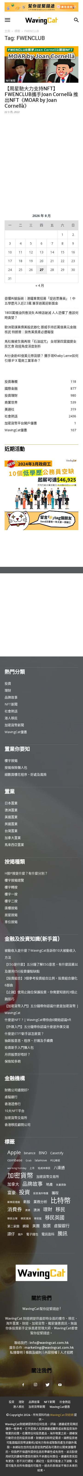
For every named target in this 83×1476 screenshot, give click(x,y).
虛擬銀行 (11, 1097)
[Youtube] (60, 1385)
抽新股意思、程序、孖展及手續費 (29, 1040)
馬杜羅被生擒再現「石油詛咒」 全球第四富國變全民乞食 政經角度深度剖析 (40, 344)
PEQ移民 (55, 1160)
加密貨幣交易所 (16, 1117)
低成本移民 (44, 1168)
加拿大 (13, 1184)
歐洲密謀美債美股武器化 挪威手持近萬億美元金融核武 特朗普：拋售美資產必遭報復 (40, 329)
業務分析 (40, 1201)
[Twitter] (47, 1385)
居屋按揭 (11, 915)
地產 (49, 1184)
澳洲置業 (11, 810)
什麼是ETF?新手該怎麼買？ (24, 1033)
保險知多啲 (13, 1061)
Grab (29, 1160)
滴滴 (27, 1210)
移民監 (38, 1218)
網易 (26, 1226)
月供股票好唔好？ (17, 1054)
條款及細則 (34, 1352)
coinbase (14, 1160)
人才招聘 (66, 1352)
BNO (43, 1153)
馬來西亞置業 (14, 844)
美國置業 (11, 817)
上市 (32, 1168)
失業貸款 (61, 1184)
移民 (60, 1209)
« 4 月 (40, 285)
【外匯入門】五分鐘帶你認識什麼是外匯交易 (37, 1026)
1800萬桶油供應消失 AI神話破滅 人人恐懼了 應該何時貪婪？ (41, 315)
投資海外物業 (40, 1193)
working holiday (16, 1168)
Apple (14, 1152)
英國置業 (11, 824)
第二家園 (13, 1226)
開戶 (20, 1234)
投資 (8, 683)
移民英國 (54, 1217)
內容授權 (50, 1352)
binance (30, 1153)
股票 (47, 1225)
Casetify (56, 1153)
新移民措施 (13, 1202)
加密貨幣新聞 (14, 725)
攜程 (55, 1193)
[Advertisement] (41, 162)
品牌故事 (11, 697)
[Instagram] (35, 1384)
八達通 (59, 1167)
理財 (8, 690)
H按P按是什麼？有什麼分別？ (26, 873)
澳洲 (36, 1210)
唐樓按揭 (11, 908)
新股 (26, 1201)
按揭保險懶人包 (16, 767)
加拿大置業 (13, 837)
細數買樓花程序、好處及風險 (26, 774)
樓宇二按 (11, 901)
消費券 (14, 1209)
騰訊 (62, 1233)
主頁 (7, 31)
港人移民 (11, 718)
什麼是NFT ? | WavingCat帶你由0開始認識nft (38, 1019)
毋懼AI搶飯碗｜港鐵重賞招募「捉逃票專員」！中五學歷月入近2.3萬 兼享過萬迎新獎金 (40, 301)
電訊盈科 (48, 1234)
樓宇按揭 (11, 760)
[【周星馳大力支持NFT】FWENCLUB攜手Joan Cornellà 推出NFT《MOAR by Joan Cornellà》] (41, 64)
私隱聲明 (16, 1352)
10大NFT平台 (14, 1111)
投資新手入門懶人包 (19, 1047)
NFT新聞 (10, 80)
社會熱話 (11, 711)
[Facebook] (23, 1385)
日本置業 (11, 803)
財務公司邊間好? (17, 1090)
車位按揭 (11, 922)
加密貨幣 (20, 1175)
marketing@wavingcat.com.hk (49, 1347)
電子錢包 (32, 1234)
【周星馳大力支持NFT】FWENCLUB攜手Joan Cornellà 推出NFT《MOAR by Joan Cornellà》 (41, 97)
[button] (7, 20)
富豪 (11, 1192)
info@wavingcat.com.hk (49, 1343)
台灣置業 (11, 831)
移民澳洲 (26, 1218)
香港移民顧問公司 (17, 1124)
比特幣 (60, 1200)
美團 (36, 1226)
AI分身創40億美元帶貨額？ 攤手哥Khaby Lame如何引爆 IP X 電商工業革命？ (41, 358)
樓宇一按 (11, 894)
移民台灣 (12, 1218)
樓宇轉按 (11, 887)
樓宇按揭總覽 (14, 880)
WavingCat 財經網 (62, 1415)
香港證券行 (13, 1104)
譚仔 (11, 1234)
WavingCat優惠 (16, 732)
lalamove (41, 1160)
